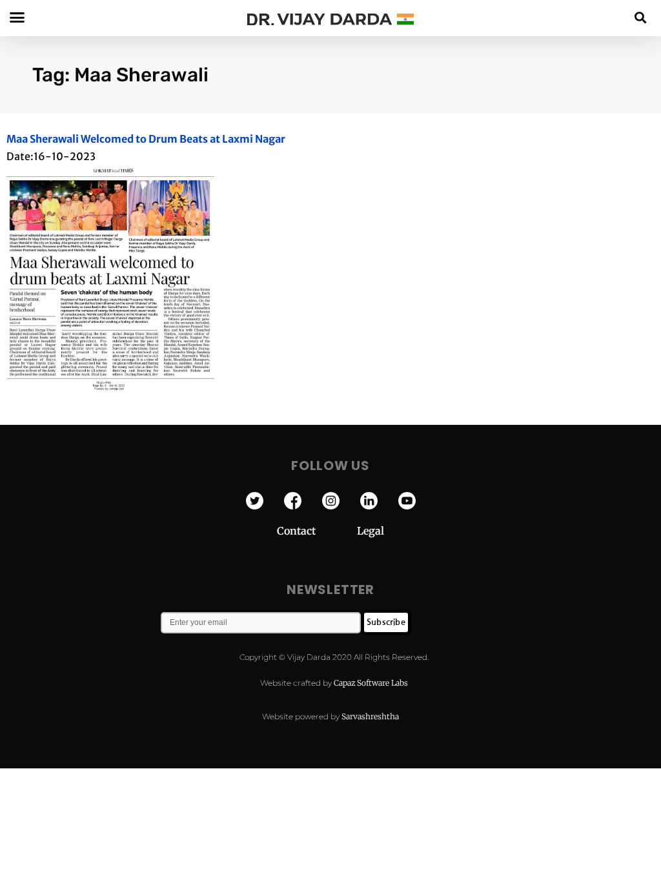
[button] (640, 17)
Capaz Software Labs (371, 683)
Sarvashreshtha (370, 716)
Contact (317, 530)
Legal (370, 530)
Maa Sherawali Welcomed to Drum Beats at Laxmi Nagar (145, 138)
